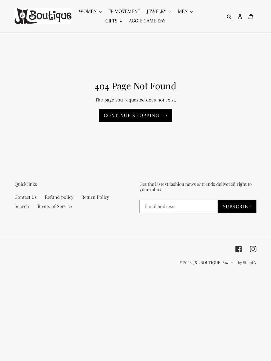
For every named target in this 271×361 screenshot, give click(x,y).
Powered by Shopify (239, 262)
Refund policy (59, 197)
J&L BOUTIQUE (206, 262)
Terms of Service (54, 206)
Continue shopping (131, 115)
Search (22, 206)
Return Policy (95, 197)
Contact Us (26, 197)
